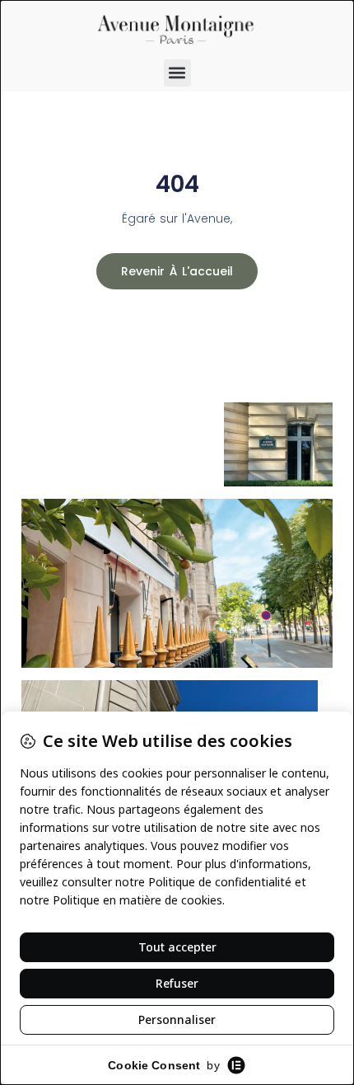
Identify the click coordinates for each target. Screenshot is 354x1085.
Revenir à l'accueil (177, 271)
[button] (177, 73)
